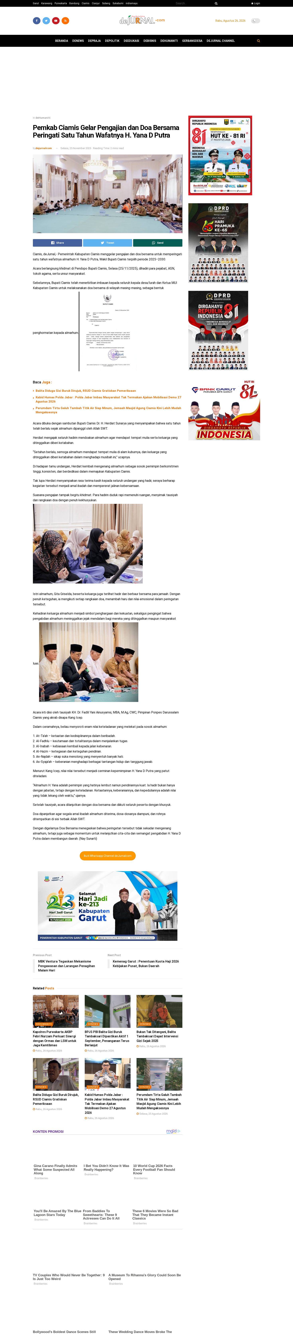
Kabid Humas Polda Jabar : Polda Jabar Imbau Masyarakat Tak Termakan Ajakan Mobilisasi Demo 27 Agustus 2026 (107, 1104)
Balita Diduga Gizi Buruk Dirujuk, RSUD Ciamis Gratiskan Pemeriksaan (86, 391)
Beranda (61, 40)
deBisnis (150, 40)
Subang (106, 3)
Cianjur (96, 3)
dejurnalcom (44, 148)
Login (257, 3)
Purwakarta (61, 3)
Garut (36, 3)
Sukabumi (118, 3)
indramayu (132, 3)
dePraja (94, 40)
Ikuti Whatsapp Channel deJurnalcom (108, 855)
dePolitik (112, 40)
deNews (78, 40)
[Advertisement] (146, 83)
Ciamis (85, 3)
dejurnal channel (221, 40)
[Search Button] (215, 3)
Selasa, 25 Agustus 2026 (153, 1113)
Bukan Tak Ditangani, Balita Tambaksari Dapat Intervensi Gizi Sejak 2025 (157, 1036)
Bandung (74, 3)
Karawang (46, 3)
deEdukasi (131, 40)
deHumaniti (169, 40)
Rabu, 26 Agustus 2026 (48, 1050)
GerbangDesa (192, 40)
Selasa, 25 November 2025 (75, 148)
